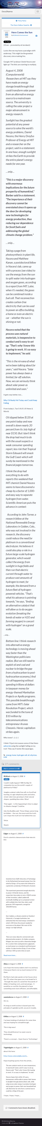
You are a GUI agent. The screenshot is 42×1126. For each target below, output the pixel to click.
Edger (6, 834)
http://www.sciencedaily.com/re (15, 1056)
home (14, 755)
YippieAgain (8, 1048)
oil (28, 755)
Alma (6, 964)
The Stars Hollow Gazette (19, 25)
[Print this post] (36, 36)
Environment (24, 35)
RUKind (15, 35)
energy (8, 755)
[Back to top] (37, 1121)
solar (5, 757)
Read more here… (10, 955)
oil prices (33, 755)
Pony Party (22, 21)
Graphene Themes (18, 1123)
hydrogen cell (22, 755)
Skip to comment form (11, 768)
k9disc (6, 1016)
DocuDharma (7, 11)
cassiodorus (8, 997)
